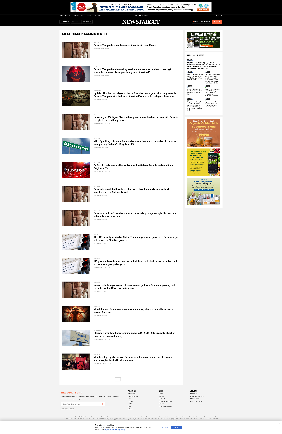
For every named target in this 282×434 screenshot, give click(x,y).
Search (220, 15)
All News (161, 396)
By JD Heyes (97, 243)
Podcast (161, 404)
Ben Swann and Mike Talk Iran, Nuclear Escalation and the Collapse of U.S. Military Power (195, 77)
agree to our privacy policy (115, 429)
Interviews (88, 15)
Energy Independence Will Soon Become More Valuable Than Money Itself (194, 91)
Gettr (129, 399)
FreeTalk (130, 401)
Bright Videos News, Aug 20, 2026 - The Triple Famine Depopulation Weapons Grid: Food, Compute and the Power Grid (194, 106)
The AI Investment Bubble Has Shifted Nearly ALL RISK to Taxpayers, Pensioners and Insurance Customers (212, 92)
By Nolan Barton (98, 147)
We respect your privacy (68, 408)
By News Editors (98, 123)
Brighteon (68, 15)
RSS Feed (162, 399)
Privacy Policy (194, 399)
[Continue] (102, 404)
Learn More (164, 427)
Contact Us (193, 393)
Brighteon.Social (133, 396)
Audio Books (97, 15)
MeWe (130, 404)
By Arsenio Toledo (99, 48)
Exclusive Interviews (165, 406)
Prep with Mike (78, 15)
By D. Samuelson (99, 363)
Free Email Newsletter (197, 396)
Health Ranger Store (196, 401)
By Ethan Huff (98, 99)
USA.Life (130, 409)
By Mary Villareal (98, 171)
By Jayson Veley (98, 339)
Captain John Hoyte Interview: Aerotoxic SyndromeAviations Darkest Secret (211, 104)
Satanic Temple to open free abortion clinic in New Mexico (125, 45)
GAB (129, 406)
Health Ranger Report (195, 55)
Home (61, 15)
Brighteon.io (131, 393)
